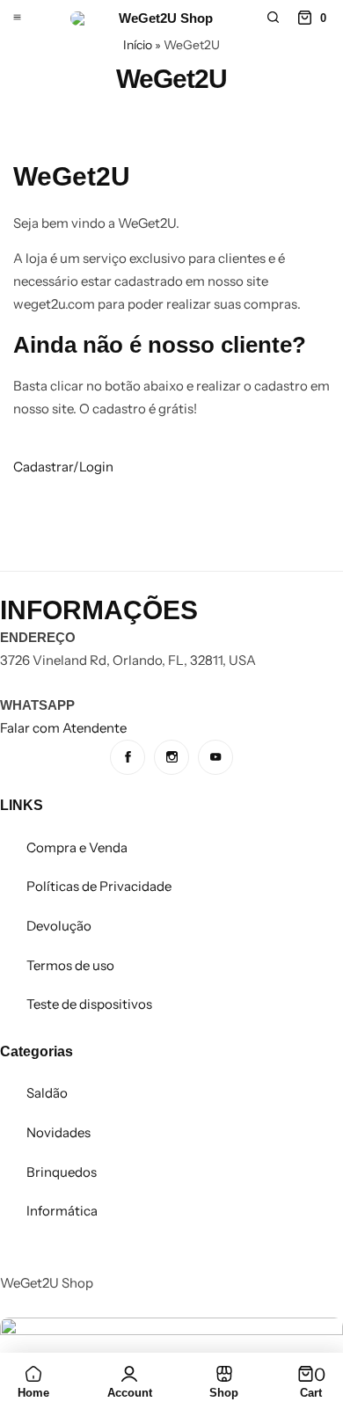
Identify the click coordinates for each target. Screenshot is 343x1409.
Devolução (58, 925)
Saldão (47, 1092)
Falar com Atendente (63, 727)
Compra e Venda (77, 847)
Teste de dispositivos (89, 1004)
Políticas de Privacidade (99, 886)
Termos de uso (70, 965)
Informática (62, 1210)
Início (137, 45)
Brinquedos (61, 1172)
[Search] (272, 17)
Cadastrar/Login (63, 466)
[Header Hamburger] (17, 17)
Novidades (58, 1132)
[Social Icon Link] (127, 757)
